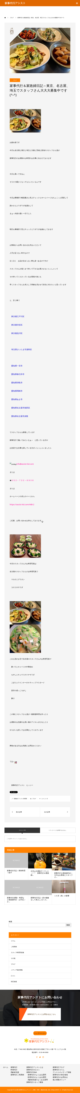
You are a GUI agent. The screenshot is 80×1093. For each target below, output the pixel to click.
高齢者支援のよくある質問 (38, 1080)
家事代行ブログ (58, 1067)
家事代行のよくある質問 (37, 1075)
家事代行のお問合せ (60, 1077)
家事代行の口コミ (33, 1070)
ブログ (15, 80)
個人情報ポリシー (59, 1080)
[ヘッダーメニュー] (77, 3)
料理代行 (14, 1070)
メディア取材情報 (17, 970)
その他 (13, 958)
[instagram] (43, 1057)
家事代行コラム (58, 1070)
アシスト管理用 (22, 799)
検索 (10, 921)
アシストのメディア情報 (62, 1072)
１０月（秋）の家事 (61, 896)
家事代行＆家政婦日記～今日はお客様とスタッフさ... (63, 875)
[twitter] (40, 1057)
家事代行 (14, 1067)
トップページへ (40, 1033)
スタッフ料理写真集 (17, 952)
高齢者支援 (15, 1072)
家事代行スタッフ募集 (34, 1082)
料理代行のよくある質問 (37, 1077)
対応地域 (14, 982)
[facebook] (37, 1057)
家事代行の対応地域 (60, 1075)
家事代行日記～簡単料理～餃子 (16, 871)
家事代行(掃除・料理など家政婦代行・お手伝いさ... (16, 900)
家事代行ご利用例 (17, 1075)
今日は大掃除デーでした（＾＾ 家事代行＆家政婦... (40, 873)
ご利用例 (14, 947)
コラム (13, 941)
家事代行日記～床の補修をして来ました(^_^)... (40, 899)
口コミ (13, 976)
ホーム (5, 1067)
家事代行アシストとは (34, 1067)
